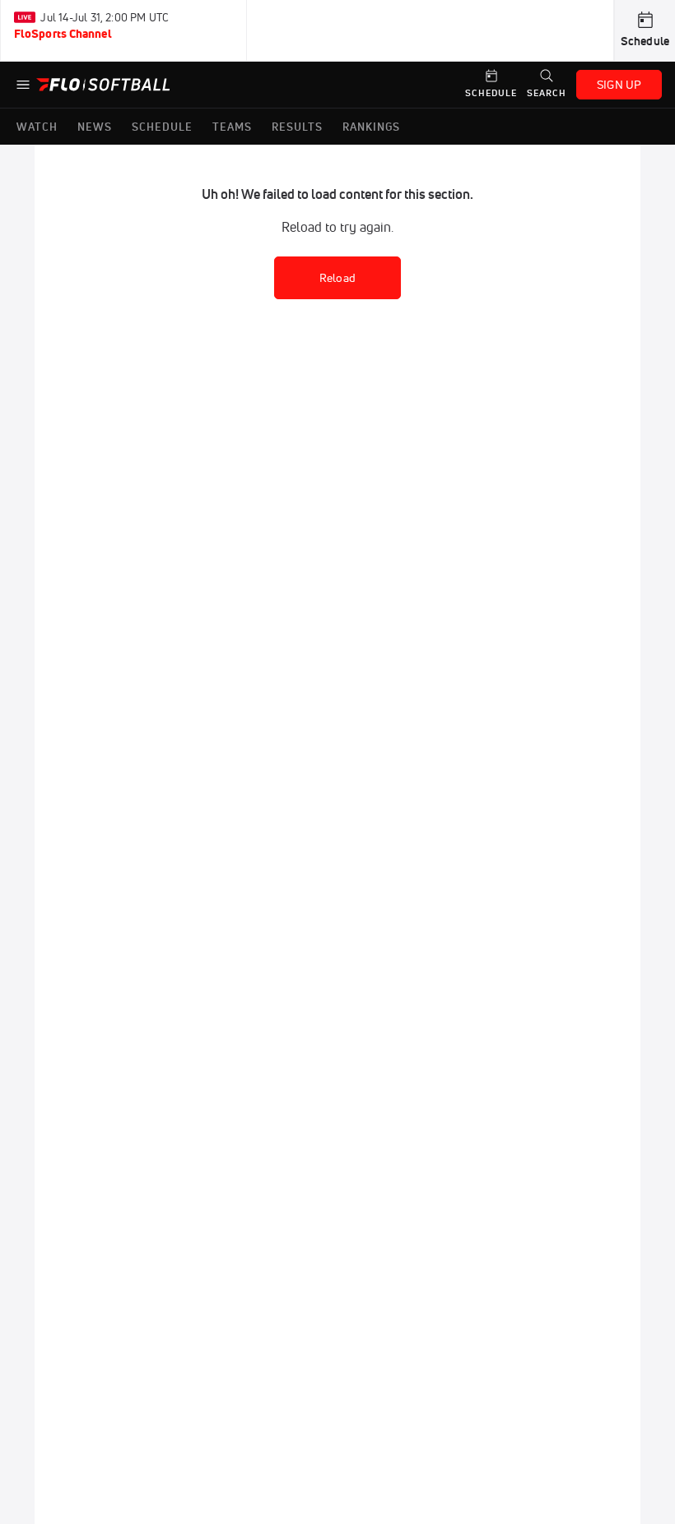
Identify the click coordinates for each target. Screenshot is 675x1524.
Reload (337, 277)
